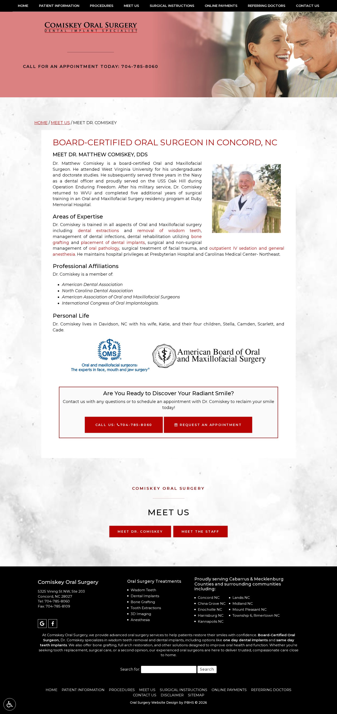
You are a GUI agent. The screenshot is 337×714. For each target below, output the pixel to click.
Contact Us (307, 6)
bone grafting (104, 645)
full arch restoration (135, 645)
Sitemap (196, 695)
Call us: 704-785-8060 (123, 425)
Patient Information (59, 6)
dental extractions (98, 230)
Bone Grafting (143, 602)
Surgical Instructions (172, 6)
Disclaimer (172, 695)
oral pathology (104, 248)
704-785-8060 (57, 601)
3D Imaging (141, 614)
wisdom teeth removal (128, 640)
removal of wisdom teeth (169, 230)
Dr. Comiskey (72, 640)
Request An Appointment (210, 425)
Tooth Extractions (146, 608)
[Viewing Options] (9, 704)
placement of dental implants (113, 242)
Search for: (130, 669)
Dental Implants (145, 596)
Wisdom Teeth (143, 590)
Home (23, 6)
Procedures (101, 6)
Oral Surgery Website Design (154, 702)
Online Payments (221, 6)
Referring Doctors (266, 6)
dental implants (170, 640)
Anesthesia (140, 620)
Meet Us (131, 6)
